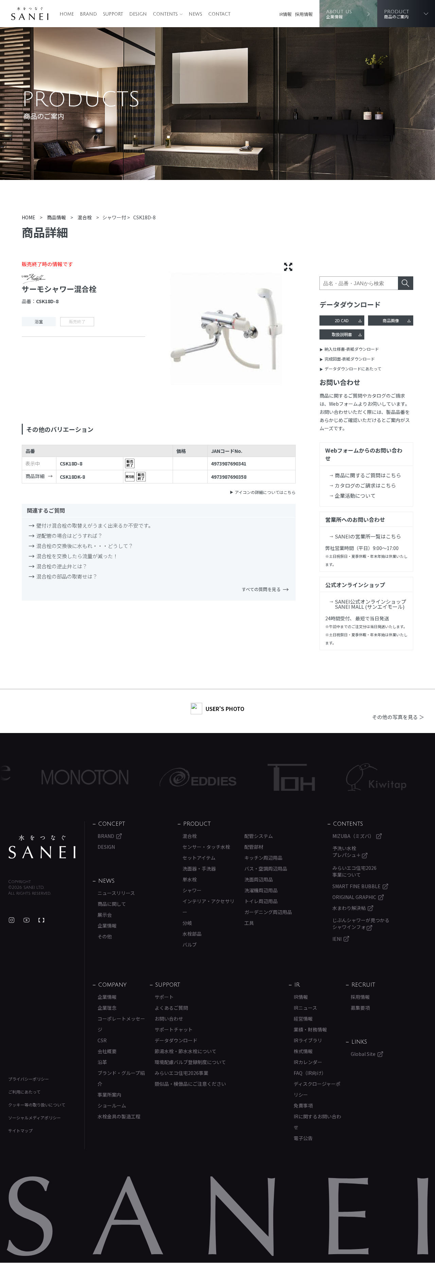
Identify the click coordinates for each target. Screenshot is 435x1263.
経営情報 (303, 1018)
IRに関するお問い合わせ (317, 1122)
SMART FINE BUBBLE (356, 886)
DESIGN (138, 14)
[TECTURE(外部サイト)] (41, 920)
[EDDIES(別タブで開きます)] (167, 777)
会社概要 (107, 1051)
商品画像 (391, 320)
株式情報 (303, 1051)
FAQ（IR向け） (310, 1072)
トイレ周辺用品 (261, 901)
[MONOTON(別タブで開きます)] (54, 777)
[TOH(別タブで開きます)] (260, 777)
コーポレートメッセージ (121, 1024)
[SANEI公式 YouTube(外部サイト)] (26, 920)
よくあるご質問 (171, 1007)
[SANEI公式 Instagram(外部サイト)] (11, 920)
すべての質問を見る (261, 589)
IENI (337, 938)
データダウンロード (176, 1040)
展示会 (105, 914)
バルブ (189, 944)
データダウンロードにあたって (353, 368)
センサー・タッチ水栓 (206, 846)
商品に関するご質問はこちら (368, 475)
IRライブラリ (308, 1040)
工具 (249, 922)
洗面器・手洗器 (199, 868)
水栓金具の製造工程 (119, 1116)
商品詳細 (35, 476)
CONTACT (219, 14)
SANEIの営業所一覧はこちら (368, 536)
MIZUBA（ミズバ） (353, 835)
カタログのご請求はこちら (365, 485)
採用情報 (304, 14)
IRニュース (305, 1007)
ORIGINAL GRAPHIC (354, 897)
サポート (164, 996)
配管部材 (253, 846)
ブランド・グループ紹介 (121, 1078)
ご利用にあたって (24, 1092)
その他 (105, 936)
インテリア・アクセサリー (208, 906)
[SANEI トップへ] (42, 847)
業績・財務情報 (310, 1029)
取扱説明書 (342, 334)
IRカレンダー (308, 1062)
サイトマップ (20, 1130)
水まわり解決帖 (349, 907)
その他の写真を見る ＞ (398, 716)
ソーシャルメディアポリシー (34, 1117)
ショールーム (112, 1105)
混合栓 (189, 835)
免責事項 (303, 1105)
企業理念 (107, 1007)
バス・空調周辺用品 (265, 868)
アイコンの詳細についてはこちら (265, 492)
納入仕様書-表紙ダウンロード (352, 349)
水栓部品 (192, 933)
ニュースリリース (116, 893)
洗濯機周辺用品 (261, 890)
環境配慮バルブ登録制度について (190, 1062)
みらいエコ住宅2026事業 (181, 1072)
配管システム (258, 835)
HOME (66, 14)
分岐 (187, 922)
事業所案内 (109, 1094)
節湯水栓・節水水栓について (185, 1051)
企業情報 (107, 925)
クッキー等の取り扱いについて (36, 1105)
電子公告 (303, 1138)
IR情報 (285, 14)
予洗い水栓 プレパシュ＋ (347, 851)
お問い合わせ (169, 1018)
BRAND (88, 14)
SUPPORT (113, 14)
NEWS (195, 14)
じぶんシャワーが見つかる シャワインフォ (360, 923)
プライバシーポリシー (28, 1079)
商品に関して (112, 903)
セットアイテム (198, 857)
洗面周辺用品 (258, 879)
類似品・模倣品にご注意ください (190, 1083)
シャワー (192, 890)
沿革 (102, 1062)
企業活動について (355, 495)
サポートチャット (174, 1029)
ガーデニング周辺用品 (268, 912)
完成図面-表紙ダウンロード (350, 359)
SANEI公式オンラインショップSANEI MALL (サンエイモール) (370, 604)
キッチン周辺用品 (263, 857)
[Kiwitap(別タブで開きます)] (346, 777)
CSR (102, 1040)
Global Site (363, 1053)
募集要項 (360, 1007)
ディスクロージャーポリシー (317, 1089)
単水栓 (189, 879)
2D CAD (342, 320)
